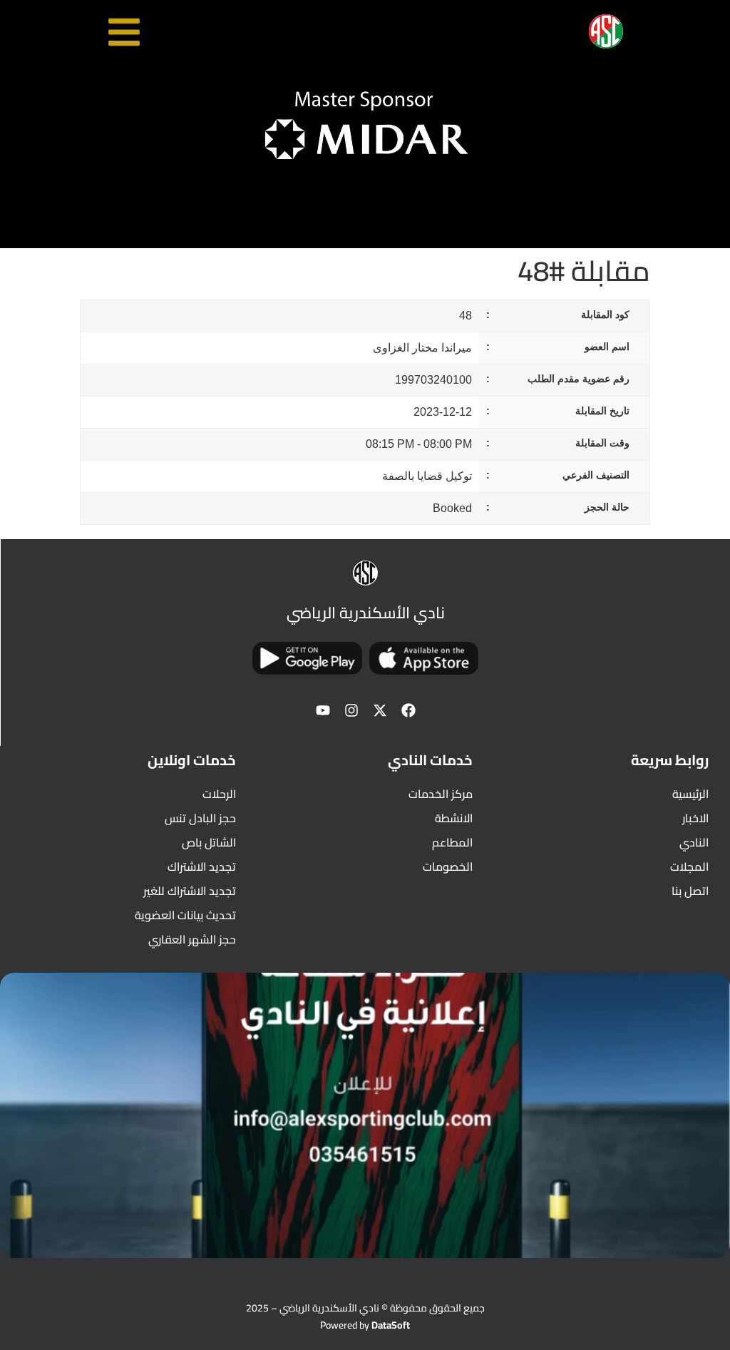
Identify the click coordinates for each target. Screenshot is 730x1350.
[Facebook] (408, 710)
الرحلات (219, 793)
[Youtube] (323, 710)
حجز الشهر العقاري (192, 939)
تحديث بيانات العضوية (185, 915)
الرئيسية (690, 793)
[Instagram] (351, 710)
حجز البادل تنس (200, 818)
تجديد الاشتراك (202, 866)
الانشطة (453, 818)
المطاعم (452, 842)
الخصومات (447, 866)
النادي (694, 842)
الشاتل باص (209, 842)
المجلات (689, 866)
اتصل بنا (690, 890)
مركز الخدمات (440, 793)
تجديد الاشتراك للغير (189, 890)
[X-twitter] (380, 710)
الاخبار (695, 818)
